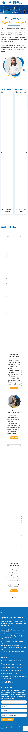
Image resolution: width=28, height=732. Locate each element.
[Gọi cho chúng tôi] (13, 682)
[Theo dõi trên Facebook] (3, 682)
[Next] (26, 152)
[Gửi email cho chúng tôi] (9, 682)
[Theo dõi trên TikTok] (6, 682)
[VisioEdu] (15, 2)
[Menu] (3, 2)
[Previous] (1, 152)
